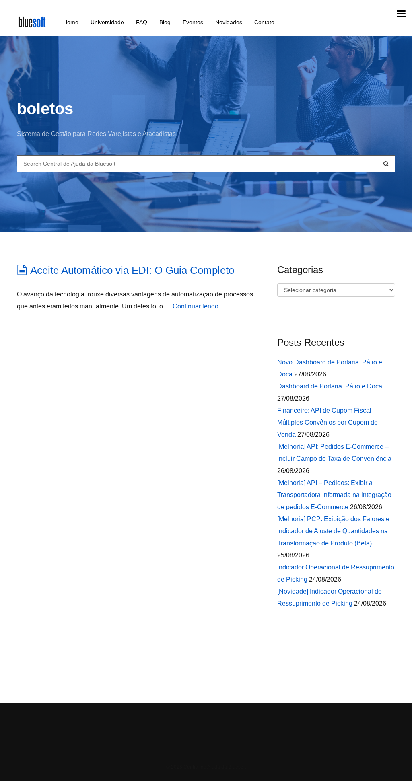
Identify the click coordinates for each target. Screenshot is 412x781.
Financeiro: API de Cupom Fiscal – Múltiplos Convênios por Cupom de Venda (327, 422)
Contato (264, 22)
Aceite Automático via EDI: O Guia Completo (132, 270)
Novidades (228, 22)
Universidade (107, 22)
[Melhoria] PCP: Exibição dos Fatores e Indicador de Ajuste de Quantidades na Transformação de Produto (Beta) (333, 531)
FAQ (141, 22)
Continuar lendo (195, 306)
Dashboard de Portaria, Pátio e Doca (329, 386)
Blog (165, 22)
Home (70, 22)
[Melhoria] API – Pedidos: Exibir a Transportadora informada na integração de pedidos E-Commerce (334, 494)
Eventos (193, 22)
